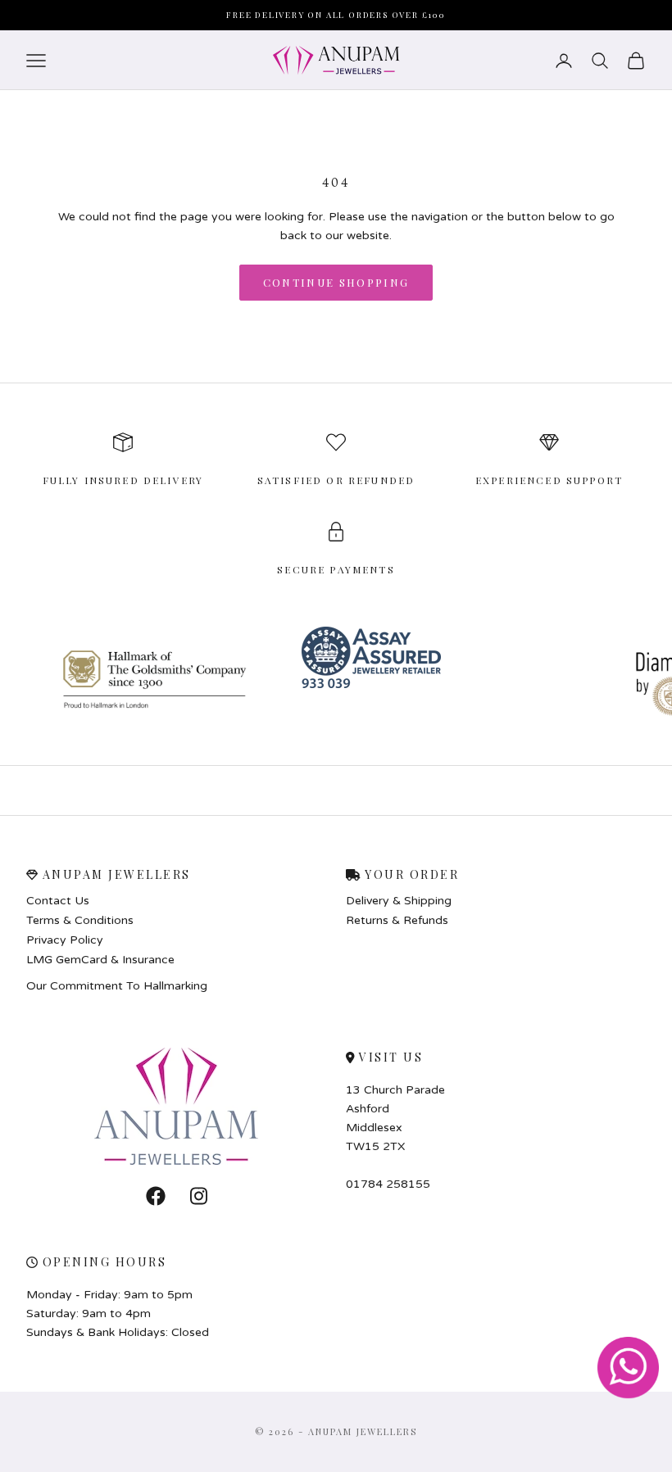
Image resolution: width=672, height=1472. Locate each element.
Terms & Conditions (80, 920)
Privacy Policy (64, 940)
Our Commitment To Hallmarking (116, 986)
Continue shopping (336, 282)
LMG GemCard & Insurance (100, 960)
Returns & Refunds (397, 920)
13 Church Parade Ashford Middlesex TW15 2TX (395, 1118)
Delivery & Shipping (399, 901)
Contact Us (57, 901)
